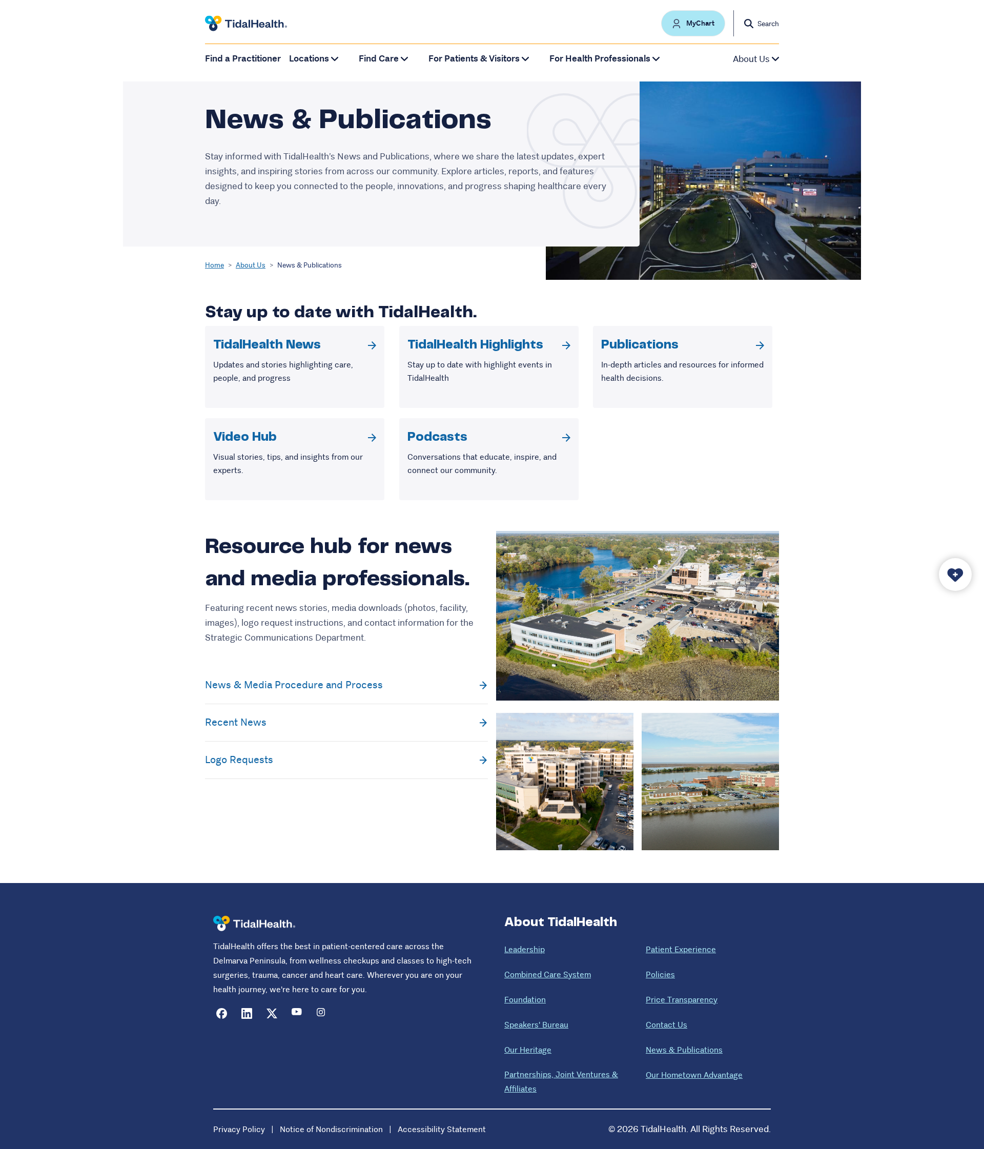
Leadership (524, 949)
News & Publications (684, 1050)
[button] (693, 23)
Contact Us (666, 1025)
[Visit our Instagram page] (322, 1013)
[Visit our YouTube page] (297, 1013)
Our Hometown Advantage (694, 1075)
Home (214, 265)
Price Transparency (681, 999)
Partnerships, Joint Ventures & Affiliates (561, 1082)
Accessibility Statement (442, 1129)
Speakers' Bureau (536, 1025)
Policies (660, 974)
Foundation (525, 999)
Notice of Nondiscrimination (331, 1129)
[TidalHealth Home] (246, 23)
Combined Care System (547, 974)
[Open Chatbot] (955, 574)
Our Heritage (527, 1050)
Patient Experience (681, 949)
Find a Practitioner (243, 58)
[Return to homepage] (254, 924)
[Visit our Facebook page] (221, 1013)
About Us (250, 265)
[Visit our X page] (271, 1013)
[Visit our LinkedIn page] (246, 1013)
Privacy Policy (239, 1129)
